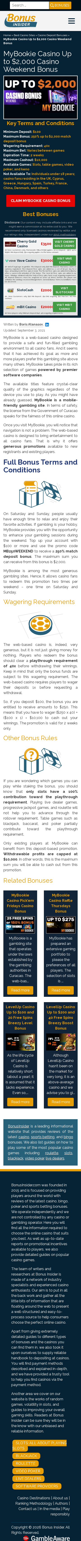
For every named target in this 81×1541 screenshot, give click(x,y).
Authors (61, 1503)
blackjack (15, 1158)
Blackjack (26, 1456)
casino (23, 1137)
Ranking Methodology (33, 1503)
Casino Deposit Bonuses (52, 35)
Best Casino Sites (24, 35)
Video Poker (28, 1471)
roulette (51, 1153)
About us (60, 1498)
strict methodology (64, 234)
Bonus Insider (53, 1527)
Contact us (27, 1509)
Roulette (25, 1463)
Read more (20, 990)
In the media (49, 1509)
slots (68, 1153)
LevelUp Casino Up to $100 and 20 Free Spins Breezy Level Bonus (20, 1017)
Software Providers (37, 1486)
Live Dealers (28, 1479)
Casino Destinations (33, 1498)
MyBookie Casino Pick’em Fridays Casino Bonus (20, 903)
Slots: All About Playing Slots (39, 1445)
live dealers (55, 1158)
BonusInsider (18, 1126)
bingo (68, 1137)
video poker (34, 1158)
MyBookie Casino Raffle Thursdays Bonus (61, 903)
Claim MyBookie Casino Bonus (40, 201)
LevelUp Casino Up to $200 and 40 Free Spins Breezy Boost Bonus (60, 1017)
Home (7, 35)
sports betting (43, 1137)
